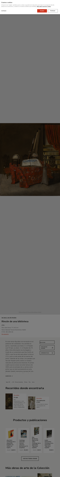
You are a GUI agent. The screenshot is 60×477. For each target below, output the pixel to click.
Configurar (3, 10)
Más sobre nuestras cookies (44, 6)
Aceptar (42, 10)
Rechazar (52, 10)
